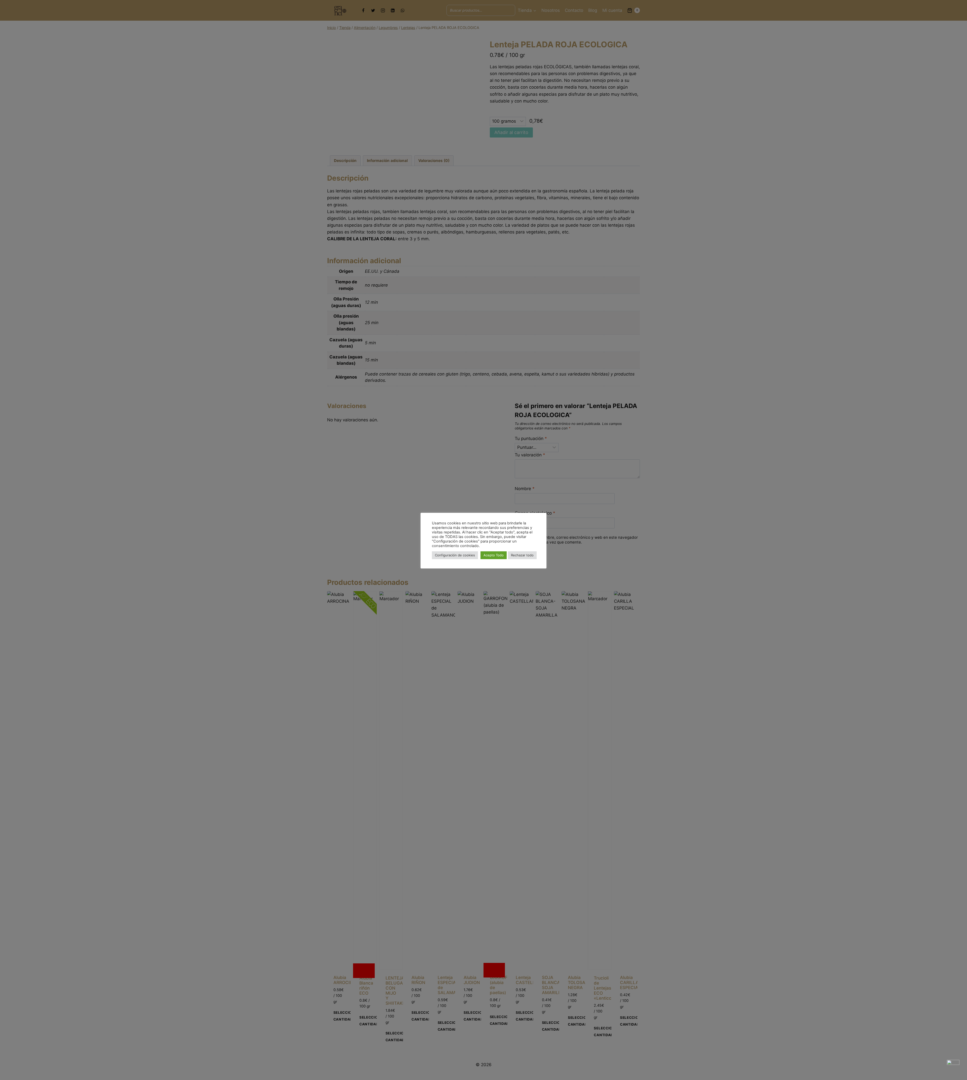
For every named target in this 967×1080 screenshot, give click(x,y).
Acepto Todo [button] (494, 555)
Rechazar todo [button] (522, 555)
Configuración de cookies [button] (455, 555)
